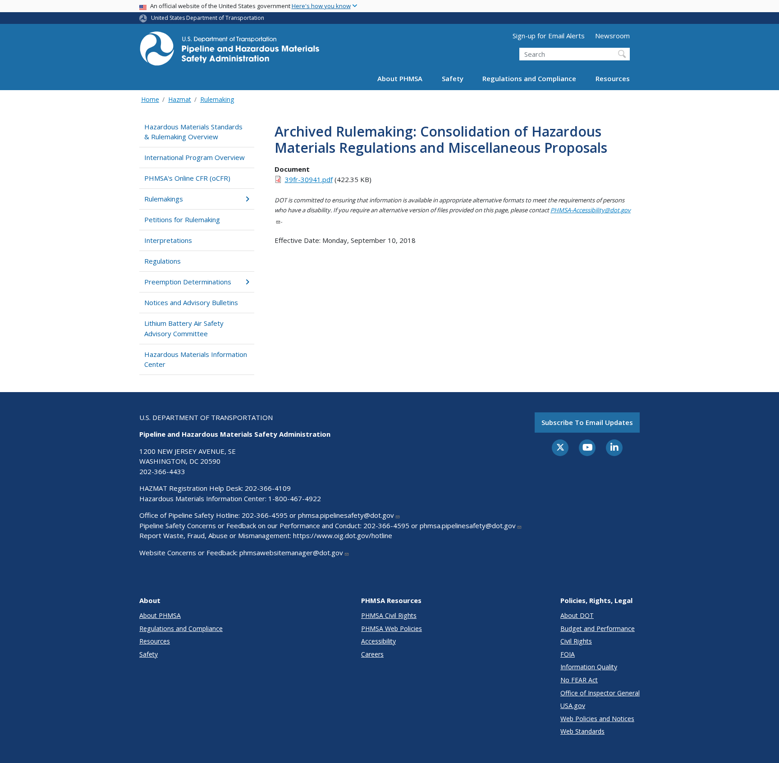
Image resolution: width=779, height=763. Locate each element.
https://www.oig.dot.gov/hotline (342, 535)
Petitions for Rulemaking (182, 219)
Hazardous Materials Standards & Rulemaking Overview (193, 132)
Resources (613, 78)
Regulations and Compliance (529, 78)
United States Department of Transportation (207, 18)
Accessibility (378, 641)
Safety (452, 78)
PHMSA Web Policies (391, 628)
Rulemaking (217, 99)
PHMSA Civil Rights (389, 615)
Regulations (162, 260)
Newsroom (612, 35)
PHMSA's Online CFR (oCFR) (187, 178)
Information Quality (588, 666)
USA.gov (572, 705)
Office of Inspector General (600, 693)
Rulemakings (163, 198)
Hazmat (179, 99)
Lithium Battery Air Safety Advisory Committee (184, 328)
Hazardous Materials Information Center (195, 359)
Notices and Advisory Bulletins (191, 302)
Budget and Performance (597, 628)
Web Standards (582, 731)
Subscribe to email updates (587, 422)
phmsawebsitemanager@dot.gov (291, 552)
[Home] (229, 51)
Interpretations (168, 240)
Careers (372, 654)
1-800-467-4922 (294, 498)
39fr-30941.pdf (309, 179)
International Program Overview (194, 157)
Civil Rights (576, 641)
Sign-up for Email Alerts (549, 35)
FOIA (567, 654)
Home (150, 99)
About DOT (577, 615)
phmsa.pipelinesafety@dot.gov (346, 515)
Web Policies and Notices (597, 718)
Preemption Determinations (187, 281)
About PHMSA (399, 78)
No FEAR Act (579, 680)
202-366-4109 (268, 488)
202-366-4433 (162, 471)
